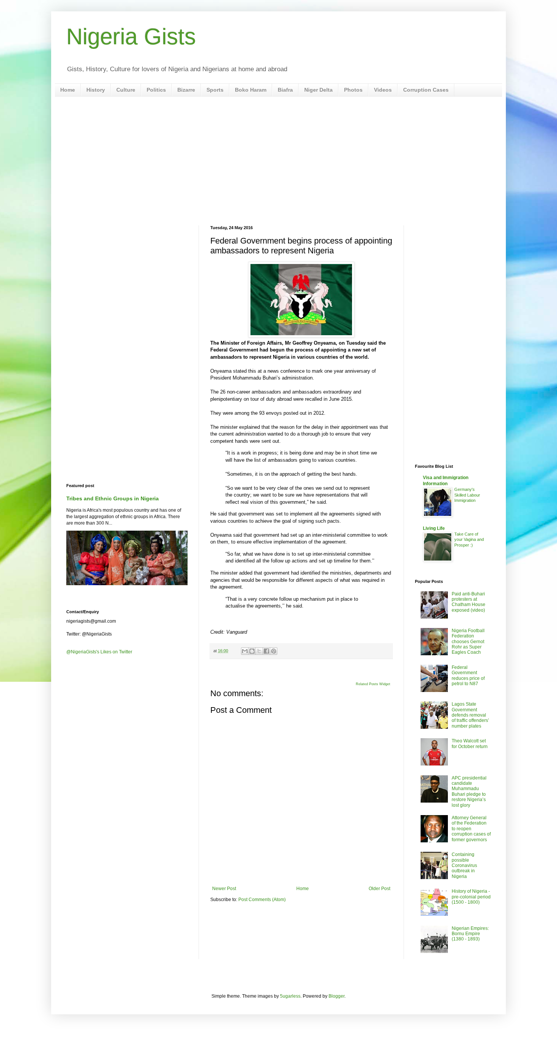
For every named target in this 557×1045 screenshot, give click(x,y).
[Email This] (245, 651)
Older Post (379, 888)
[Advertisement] (278, 161)
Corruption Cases (426, 90)
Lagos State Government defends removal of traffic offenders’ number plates (470, 715)
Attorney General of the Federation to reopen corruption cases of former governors (471, 828)
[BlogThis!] (252, 651)
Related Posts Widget (373, 684)
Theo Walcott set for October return (470, 743)
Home (67, 90)
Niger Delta (318, 90)
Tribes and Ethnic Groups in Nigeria (112, 498)
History (95, 90)
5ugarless (290, 996)
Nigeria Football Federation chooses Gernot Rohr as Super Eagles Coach (468, 641)
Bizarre (186, 90)
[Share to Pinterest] (273, 651)
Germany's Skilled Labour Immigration (467, 495)
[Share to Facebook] (266, 651)
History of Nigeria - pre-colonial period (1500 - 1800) (471, 897)
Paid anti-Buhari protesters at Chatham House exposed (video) (468, 602)
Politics (156, 90)
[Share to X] (259, 651)
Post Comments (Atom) (262, 899)
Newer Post (224, 888)
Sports (215, 90)
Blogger (336, 996)
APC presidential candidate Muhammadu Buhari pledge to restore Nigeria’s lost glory (469, 791)
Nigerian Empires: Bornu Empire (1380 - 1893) (470, 934)
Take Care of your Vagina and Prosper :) (469, 540)
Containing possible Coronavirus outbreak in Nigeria (464, 865)
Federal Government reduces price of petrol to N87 (468, 675)
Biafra (285, 90)
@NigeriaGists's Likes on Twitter (99, 651)
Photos (353, 90)
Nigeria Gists (131, 36)
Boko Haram (250, 90)
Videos (383, 90)
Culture (125, 90)
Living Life (434, 528)
